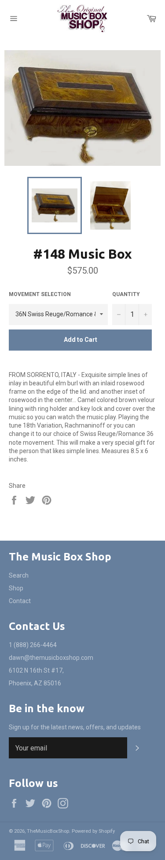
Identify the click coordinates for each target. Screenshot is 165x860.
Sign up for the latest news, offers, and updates (75, 727)
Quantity (126, 294)
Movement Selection (40, 294)
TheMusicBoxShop (48, 831)
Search (19, 575)
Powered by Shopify (93, 831)
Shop (16, 588)
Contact (20, 600)
